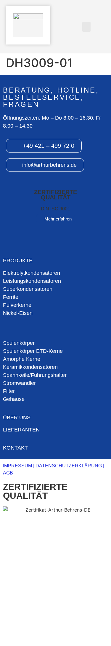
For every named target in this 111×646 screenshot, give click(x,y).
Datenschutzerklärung (69, 465)
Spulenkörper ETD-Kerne (33, 351)
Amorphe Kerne (21, 359)
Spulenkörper (19, 343)
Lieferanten (21, 430)
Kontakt (15, 448)
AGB (8, 472)
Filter (9, 391)
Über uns (16, 417)
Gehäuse (14, 399)
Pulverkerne (17, 305)
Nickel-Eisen (18, 313)
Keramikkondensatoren (30, 367)
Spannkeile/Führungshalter (35, 375)
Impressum (17, 465)
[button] (86, 27)
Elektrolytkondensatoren (31, 273)
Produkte (18, 261)
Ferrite (10, 297)
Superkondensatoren (27, 289)
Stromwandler (19, 383)
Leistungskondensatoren (32, 281)
